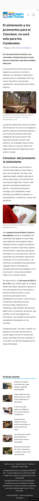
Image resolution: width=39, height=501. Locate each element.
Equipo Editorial (21, 464)
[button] (28, 15)
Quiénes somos (9, 464)
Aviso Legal (23, 466)
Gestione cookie (34, 499)
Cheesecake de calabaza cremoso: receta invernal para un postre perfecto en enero (22, 424)
